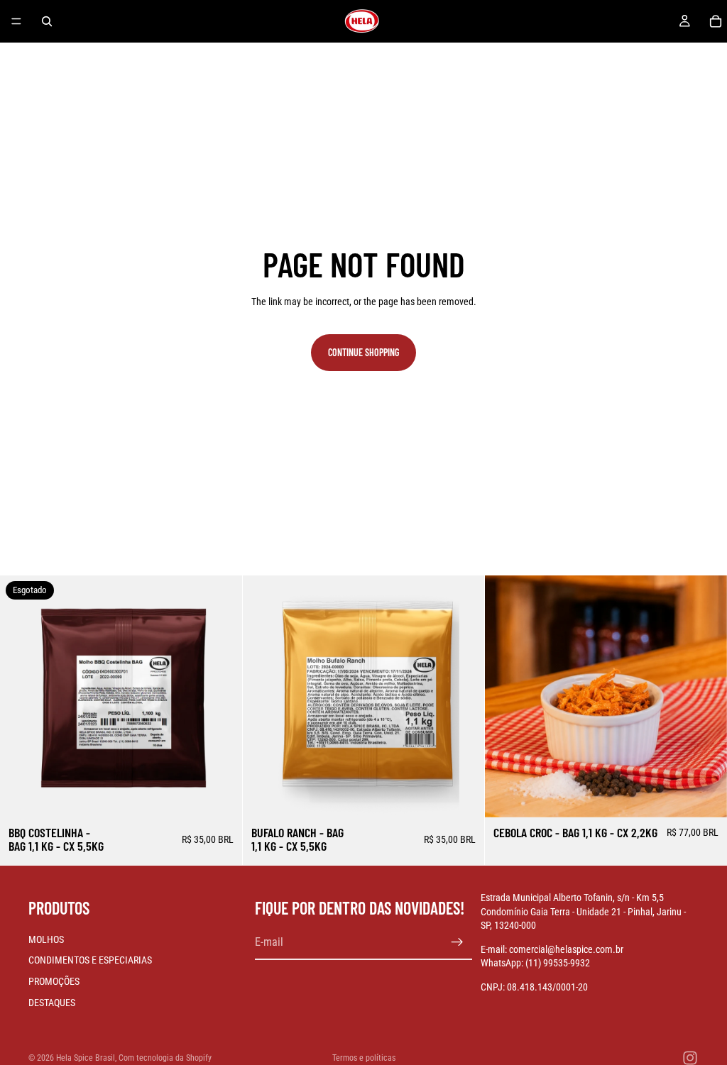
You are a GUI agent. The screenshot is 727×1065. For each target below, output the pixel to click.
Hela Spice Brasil (85, 1058)
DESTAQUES (51, 1002)
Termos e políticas (363, 1058)
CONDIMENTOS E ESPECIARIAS (90, 960)
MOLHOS (46, 939)
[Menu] (16, 21)
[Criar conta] (457, 942)
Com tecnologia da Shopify (165, 1058)
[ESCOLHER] (463, 795)
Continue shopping (363, 352)
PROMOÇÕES (54, 981)
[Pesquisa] (46, 21)
